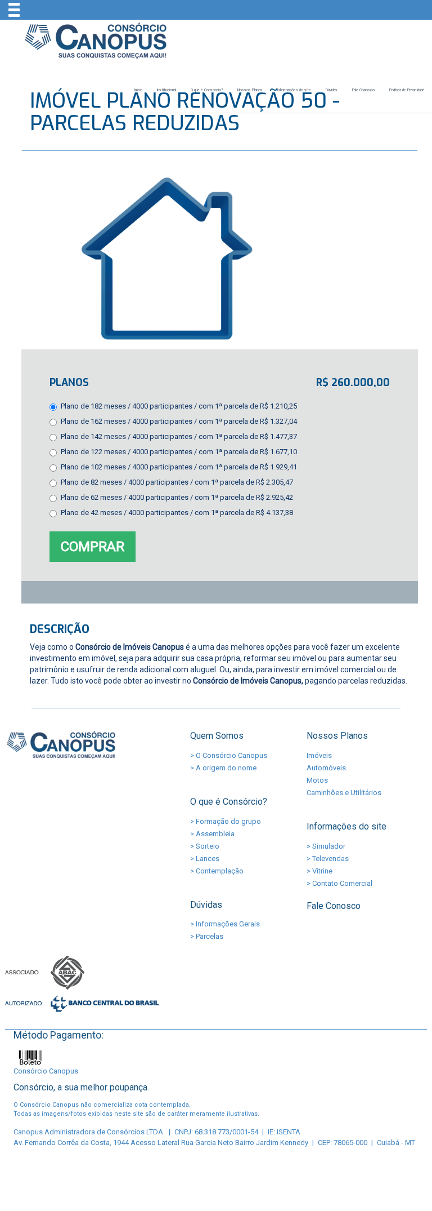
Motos (317, 780)
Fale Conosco (363, 90)
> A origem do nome (223, 768)
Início (138, 90)
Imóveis (319, 755)
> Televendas (328, 858)
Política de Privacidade (407, 90)
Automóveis (326, 768)
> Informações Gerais (225, 924)
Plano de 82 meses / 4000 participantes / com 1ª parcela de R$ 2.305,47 (177, 482)
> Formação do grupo (225, 821)
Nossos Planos (250, 90)
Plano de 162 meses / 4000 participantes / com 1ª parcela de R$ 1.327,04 (179, 421)
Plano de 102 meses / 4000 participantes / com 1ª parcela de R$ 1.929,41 (179, 467)
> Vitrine (319, 871)
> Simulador (326, 846)
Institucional (166, 90)
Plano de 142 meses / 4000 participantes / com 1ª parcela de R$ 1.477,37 (179, 436)
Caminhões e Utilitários (344, 792)
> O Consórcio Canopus (228, 755)
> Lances (204, 858)
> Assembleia (212, 833)
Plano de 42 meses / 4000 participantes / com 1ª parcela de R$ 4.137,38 (177, 512)
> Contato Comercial (339, 883)
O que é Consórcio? (207, 90)
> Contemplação (217, 871)
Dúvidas (332, 90)
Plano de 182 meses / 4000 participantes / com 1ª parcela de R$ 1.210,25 (179, 406)
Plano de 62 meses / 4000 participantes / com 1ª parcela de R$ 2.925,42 (177, 497)
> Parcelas (206, 936)
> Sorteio (204, 846)
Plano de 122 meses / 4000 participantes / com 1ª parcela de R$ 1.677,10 (179, 451)
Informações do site (294, 90)
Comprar (92, 547)
